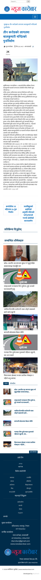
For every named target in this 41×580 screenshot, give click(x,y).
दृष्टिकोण (28, 481)
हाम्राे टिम (20, 457)
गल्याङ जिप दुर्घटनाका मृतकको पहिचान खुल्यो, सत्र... (24, 433)
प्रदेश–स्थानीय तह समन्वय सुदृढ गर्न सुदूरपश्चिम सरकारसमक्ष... (25, 391)
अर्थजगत (12, 484)
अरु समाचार (33, 452)
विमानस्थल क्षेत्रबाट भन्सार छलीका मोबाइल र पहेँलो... (24, 443)
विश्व (12, 488)
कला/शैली (12, 492)
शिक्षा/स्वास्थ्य (28, 484)
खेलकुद (29, 488)
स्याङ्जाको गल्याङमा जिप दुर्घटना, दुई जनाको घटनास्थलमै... (24, 401)
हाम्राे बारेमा (20, 502)
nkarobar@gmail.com (20, 541)
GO (28, 1)
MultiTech (36, 573)
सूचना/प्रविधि (28, 492)
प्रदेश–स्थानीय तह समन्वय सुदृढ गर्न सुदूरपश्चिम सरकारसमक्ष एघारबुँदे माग (19, 265)
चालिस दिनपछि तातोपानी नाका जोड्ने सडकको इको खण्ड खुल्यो (19, 311)
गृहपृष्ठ (6, 24)
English (20, 512)
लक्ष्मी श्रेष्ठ (20, 467)
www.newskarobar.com (20, 544)
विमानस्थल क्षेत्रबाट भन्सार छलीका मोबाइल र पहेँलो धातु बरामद (19, 377)
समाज (12, 481)
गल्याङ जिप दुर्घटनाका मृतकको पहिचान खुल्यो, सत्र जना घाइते (19, 354)
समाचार (12, 477)
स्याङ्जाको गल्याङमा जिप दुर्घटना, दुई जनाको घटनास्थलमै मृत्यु (19, 288)
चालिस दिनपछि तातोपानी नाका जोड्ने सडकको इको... (24, 412)
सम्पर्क (20, 505)
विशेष (20, 509)
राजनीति (29, 477)
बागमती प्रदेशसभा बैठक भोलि (14, 332)
